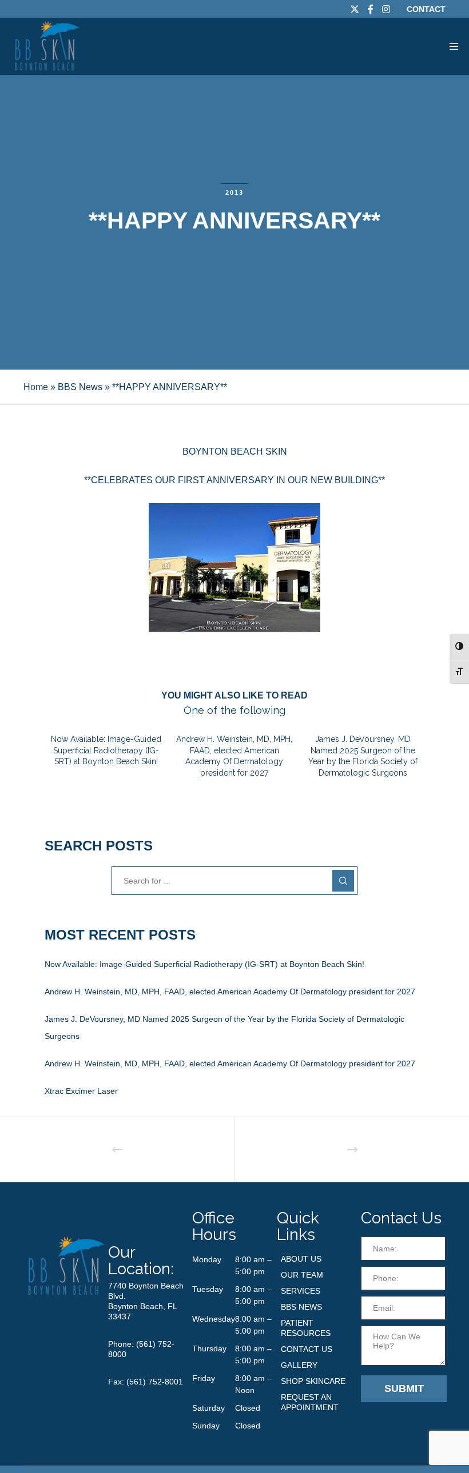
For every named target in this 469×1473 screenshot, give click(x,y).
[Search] (343, 881)
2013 (234, 192)
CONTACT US (306, 1349)
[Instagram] (386, 9)
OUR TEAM (302, 1274)
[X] (354, 9)
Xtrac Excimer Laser (81, 1090)
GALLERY (299, 1365)
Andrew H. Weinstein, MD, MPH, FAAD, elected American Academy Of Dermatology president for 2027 (230, 991)
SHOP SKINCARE (313, 1381)
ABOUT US (301, 1258)
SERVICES (300, 1290)
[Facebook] (370, 9)
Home (35, 387)
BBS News (80, 387)
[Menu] (450, 46)
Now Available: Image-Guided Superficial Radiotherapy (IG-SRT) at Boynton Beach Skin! (204, 964)
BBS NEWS (301, 1306)
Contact (426, 9)
